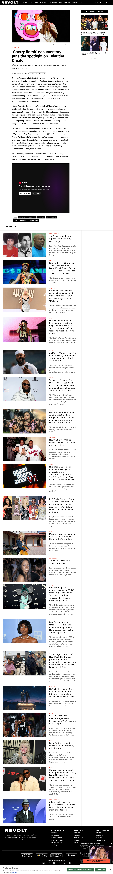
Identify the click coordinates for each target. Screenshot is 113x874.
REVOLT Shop (100, 840)
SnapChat (100, 2)
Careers (76, 842)
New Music (52, 261)
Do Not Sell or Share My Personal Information (80, 869)
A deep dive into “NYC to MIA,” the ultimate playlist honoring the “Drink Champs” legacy (93, 33)
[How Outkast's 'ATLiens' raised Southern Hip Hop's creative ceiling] (24, 449)
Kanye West (22, 217)
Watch (30, 2)
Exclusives (53, 2)
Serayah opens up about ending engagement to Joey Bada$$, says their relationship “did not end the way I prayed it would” (62, 775)
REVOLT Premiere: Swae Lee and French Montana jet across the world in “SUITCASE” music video (61, 693)
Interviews (53, 652)
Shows (24, 2)
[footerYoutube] (70, 864)
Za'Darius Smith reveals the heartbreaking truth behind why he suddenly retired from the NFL (62, 357)
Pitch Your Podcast (57, 840)
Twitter (106, 2)
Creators (67, 2)
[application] (96, 854)
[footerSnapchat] (54, 864)
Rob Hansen (17, 73)
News (60, 2)
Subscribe (75, 2)
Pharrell (41, 217)
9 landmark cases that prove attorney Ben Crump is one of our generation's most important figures (62, 806)
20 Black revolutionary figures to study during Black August (60, 238)
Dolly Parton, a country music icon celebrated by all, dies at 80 (61, 745)
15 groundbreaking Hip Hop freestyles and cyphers (93, 54)
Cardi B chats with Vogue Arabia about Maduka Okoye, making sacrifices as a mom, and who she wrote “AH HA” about (61, 417)
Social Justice (44, 2)
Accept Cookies (100, 869)
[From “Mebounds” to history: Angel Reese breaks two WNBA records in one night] (24, 725)
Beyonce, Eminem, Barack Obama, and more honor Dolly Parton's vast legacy (62, 536)
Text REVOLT (100, 837)
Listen (36, 2)
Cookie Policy (14, 872)
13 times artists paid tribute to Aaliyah (59, 562)
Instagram (95, 2)
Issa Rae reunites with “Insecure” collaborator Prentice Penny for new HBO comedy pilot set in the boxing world (61, 627)
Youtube (109, 2)
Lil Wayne (32, 217)
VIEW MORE (94, 59)
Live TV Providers (56, 837)
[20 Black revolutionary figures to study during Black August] (24, 245)
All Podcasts (55, 835)
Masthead (77, 835)
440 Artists (54, 845)
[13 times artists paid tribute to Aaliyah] (24, 570)
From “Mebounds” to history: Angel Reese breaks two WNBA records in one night (62, 719)
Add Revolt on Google (38, 73)
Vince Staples (33, 220)
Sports (51, 350)
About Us (77, 833)
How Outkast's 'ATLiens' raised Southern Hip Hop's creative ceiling (62, 442)
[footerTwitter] (64, 864)
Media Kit (77, 840)
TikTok (97, 2)
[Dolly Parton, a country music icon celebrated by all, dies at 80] (24, 752)
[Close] (110, 870)
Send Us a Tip (78, 837)
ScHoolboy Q (51, 217)
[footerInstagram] (43, 864)
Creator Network (56, 842)
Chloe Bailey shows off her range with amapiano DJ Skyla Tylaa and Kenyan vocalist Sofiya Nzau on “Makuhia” (62, 295)
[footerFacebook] (59, 864)
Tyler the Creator (20, 220)
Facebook (103, 2)
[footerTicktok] (49, 864)
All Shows (54, 833)
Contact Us (99, 835)
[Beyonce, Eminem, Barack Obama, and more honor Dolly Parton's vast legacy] (24, 543)
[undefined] (94, 22)
